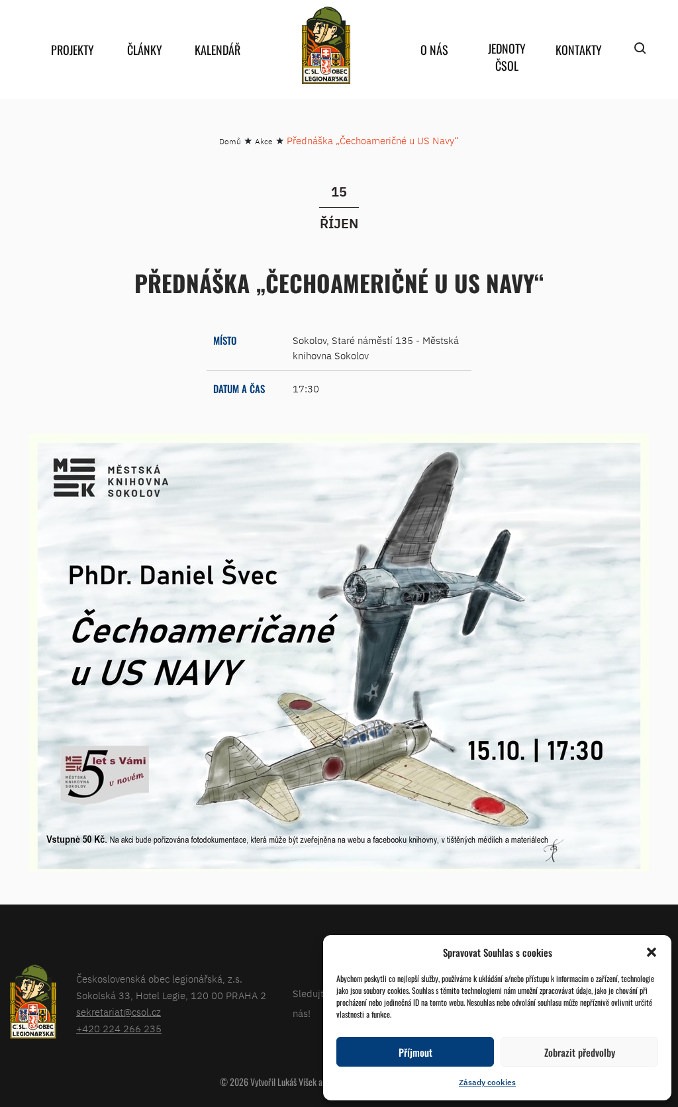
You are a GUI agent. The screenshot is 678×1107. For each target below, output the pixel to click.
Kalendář (217, 49)
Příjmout (415, 1052)
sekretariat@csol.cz (118, 1012)
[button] (651, 952)
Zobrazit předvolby (579, 1052)
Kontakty (579, 49)
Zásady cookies (487, 1082)
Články (144, 49)
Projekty (72, 49)
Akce (264, 141)
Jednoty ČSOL (507, 57)
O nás (434, 49)
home (325, 45)
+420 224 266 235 (119, 1028)
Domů (230, 141)
